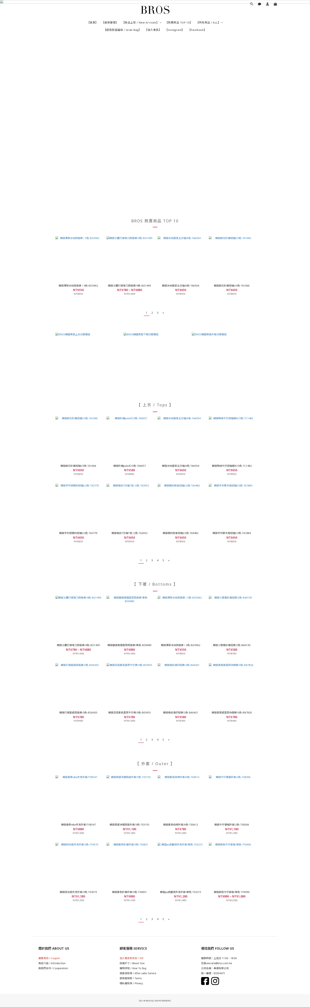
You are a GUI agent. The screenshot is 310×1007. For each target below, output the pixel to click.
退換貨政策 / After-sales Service (138, 973)
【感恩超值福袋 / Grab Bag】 (122, 30)
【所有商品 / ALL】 (208, 22)
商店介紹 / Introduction (51, 963)
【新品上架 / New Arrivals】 (140, 22)
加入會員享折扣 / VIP (132, 958)
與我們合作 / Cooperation (53, 968)
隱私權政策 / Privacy (131, 983)
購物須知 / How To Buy (133, 968)
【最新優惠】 (110, 22)
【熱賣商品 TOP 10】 (179, 22)
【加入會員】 (153, 30)
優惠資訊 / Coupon (49, 958)
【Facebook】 (197, 30)
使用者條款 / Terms (131, 978)
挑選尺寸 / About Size (132, 963)
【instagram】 (174, 30)
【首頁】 (92, 22)
